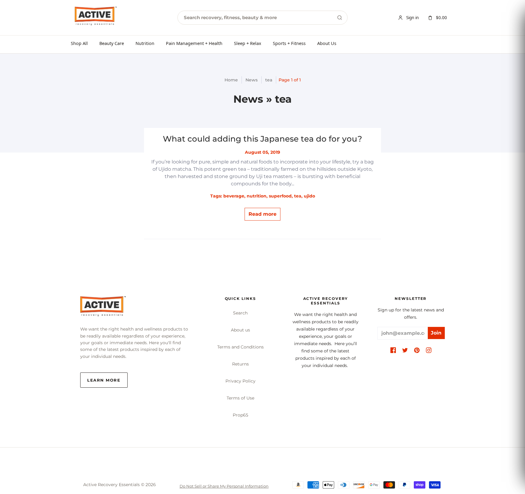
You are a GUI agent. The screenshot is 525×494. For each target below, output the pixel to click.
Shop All (79, 43)
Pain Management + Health (194, 43)
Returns (240, 364)
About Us (326, 43)
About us (240, 330)
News (251, 80)
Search (240, 313)
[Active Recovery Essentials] (103, 308)
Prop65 (240, 415)
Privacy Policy (240, 381)
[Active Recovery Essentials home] (96, 18)
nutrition (256, 196)
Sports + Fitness (289, 43)
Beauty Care (111, 43)
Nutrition (145, 43)
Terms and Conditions (240, 347)
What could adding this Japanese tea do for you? (262, 139)
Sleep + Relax (247, 43)
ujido (309, 196)
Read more (262, 214)
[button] (393, 350)
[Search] (340, 17)
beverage (233, 196)
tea (268, 80)
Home (231, 80)
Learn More (104, 380)
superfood (280, 196)
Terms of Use (240, 398)
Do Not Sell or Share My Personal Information (224, 486)
